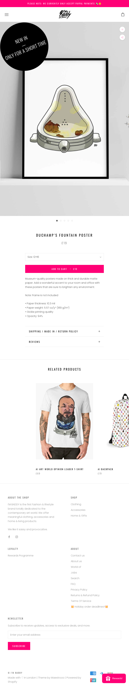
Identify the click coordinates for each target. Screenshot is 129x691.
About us (76, 561)
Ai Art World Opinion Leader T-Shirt (60, 469)
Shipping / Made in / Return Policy (53, 331)
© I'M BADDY (15, 672)
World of (76, 567)
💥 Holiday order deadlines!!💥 (89, 606)
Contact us (78, 555)
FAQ (73, 584)
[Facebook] (9, 537)
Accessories (78, 510)
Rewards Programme (21, 555)
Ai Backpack (105, 469)
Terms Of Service (81, 601)
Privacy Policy (79, 589)
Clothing (76, 504)
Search (75, 578)
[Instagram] (16, 537)
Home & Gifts (79, 515)
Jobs (74, 572)
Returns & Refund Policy (85, 595)
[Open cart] (122, 14)
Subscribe (19, 646)
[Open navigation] (6, 14)
